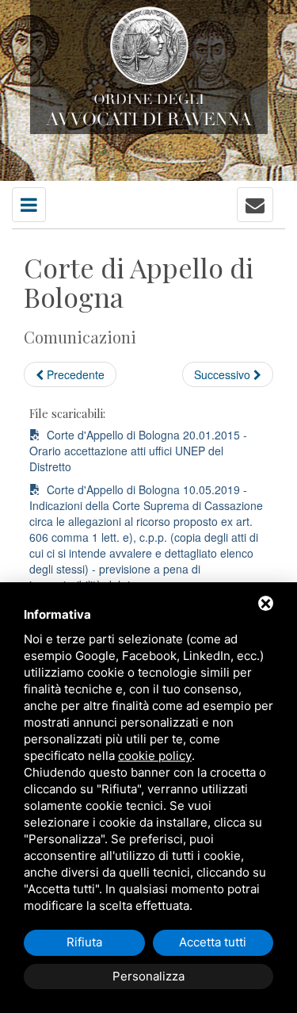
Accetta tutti (212, 942)
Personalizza (148, 976)
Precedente (74, 374)
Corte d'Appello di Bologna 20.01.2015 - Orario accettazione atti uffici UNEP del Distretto (138, 450)
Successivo (223, 374)
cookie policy (155, 755)
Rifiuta (84, 942)
